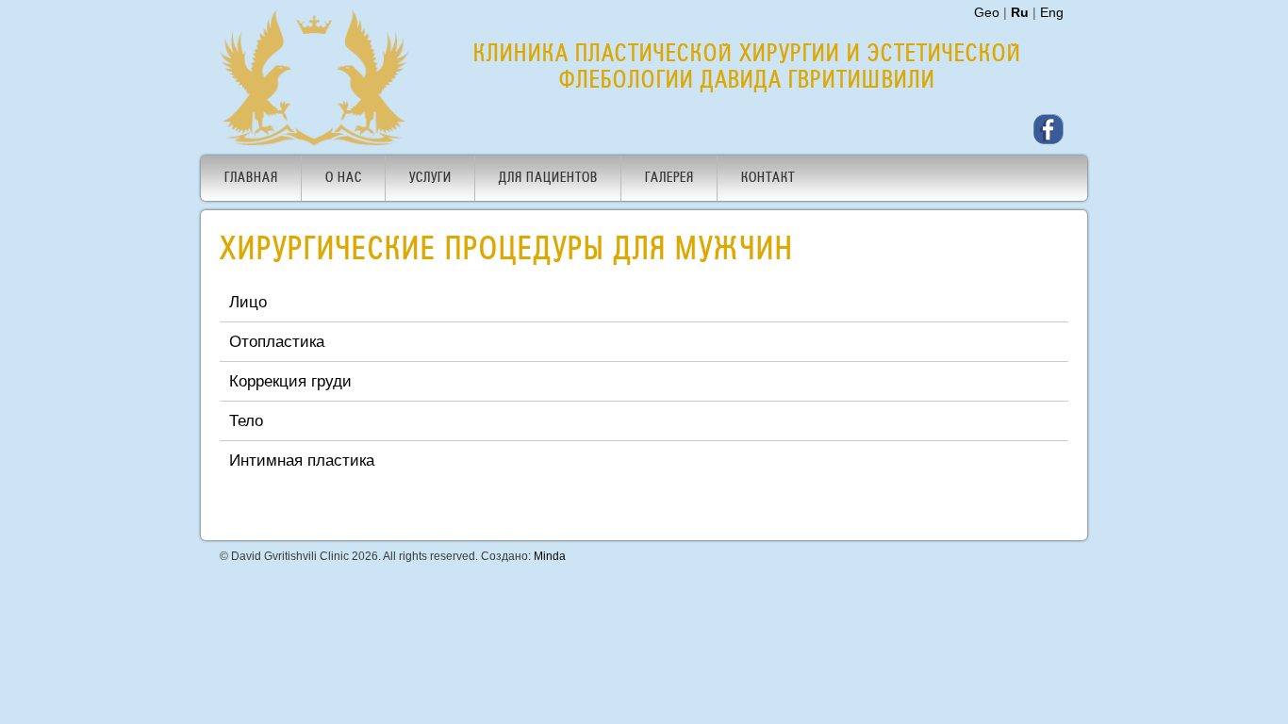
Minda (550, 556)
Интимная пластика (301, 460)
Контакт (768, 178)
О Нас (343, 178)
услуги (430, 178)
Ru (1020, 12)
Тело (246, 420)
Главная (251, 178)
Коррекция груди (290, 380)
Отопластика (276, 341)
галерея (669, 178)
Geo (986, 12)
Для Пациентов (548, 178)
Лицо (248, 301)
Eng (1052, 12)
